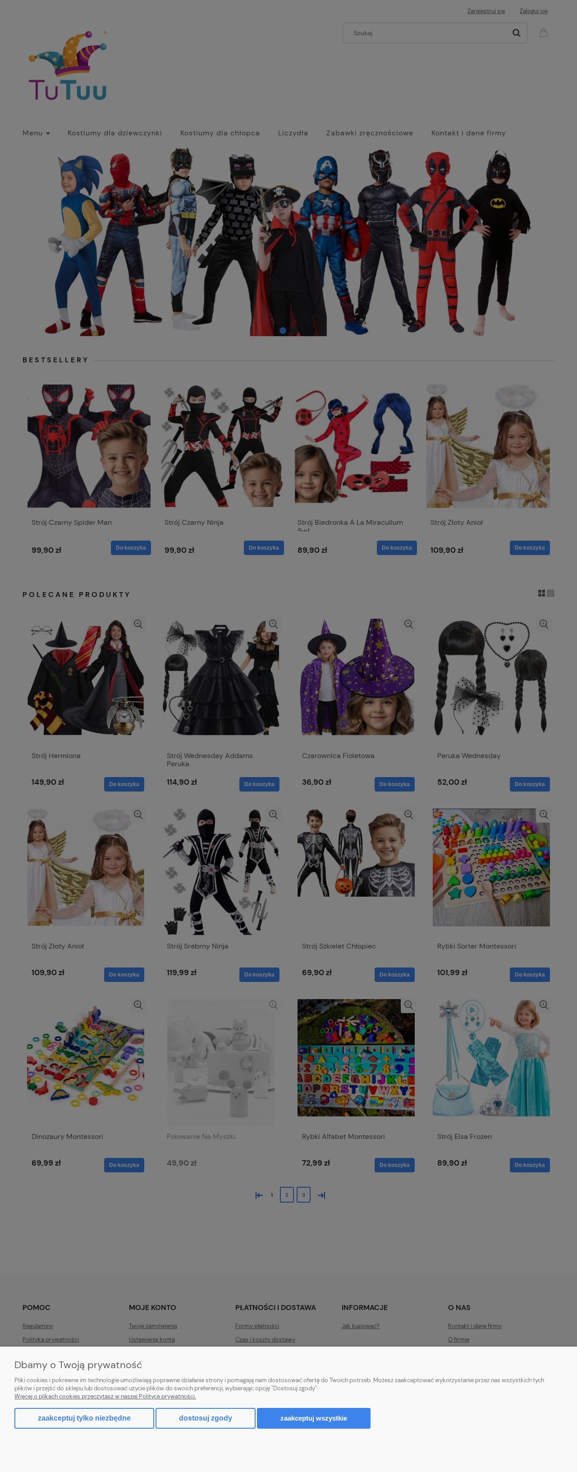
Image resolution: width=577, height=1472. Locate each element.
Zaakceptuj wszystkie (313, 1418)
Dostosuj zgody (205, 1418)
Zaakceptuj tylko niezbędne (84, 1418)
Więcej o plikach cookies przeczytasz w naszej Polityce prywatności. (105, 1396)
